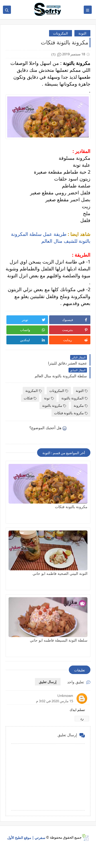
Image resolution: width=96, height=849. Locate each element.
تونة (47, 398)
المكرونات (60, 33)
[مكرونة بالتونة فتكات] (48, 484)
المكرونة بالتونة (72, 398)
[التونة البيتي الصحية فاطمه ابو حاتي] (48, 550)
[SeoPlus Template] (85, 837)
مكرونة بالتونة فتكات (69, 413)
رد (81, 718)
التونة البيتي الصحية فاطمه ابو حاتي (60, 573)
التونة (82, 33)
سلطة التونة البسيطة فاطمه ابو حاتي (58, 640)
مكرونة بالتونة (52, 405)
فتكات (28, 398)
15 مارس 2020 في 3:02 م (54, 701)
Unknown (65, 695)
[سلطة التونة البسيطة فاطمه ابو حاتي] (48, 617)
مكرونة (79, 405)
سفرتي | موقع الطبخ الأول (26, 837)
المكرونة (31, 390)
